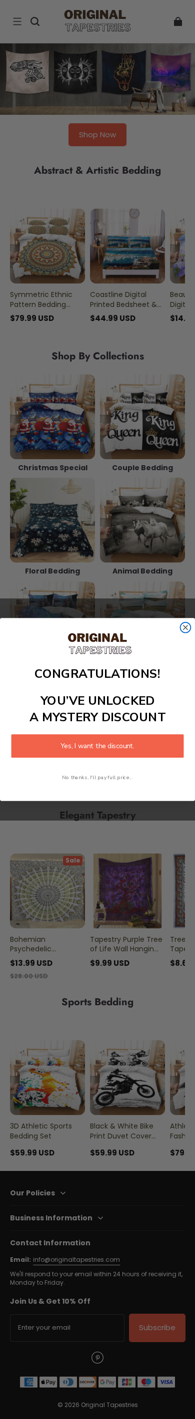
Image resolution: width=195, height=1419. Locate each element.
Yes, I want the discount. (97, 746)
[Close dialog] (185, 627)
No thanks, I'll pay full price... (97, 777)
